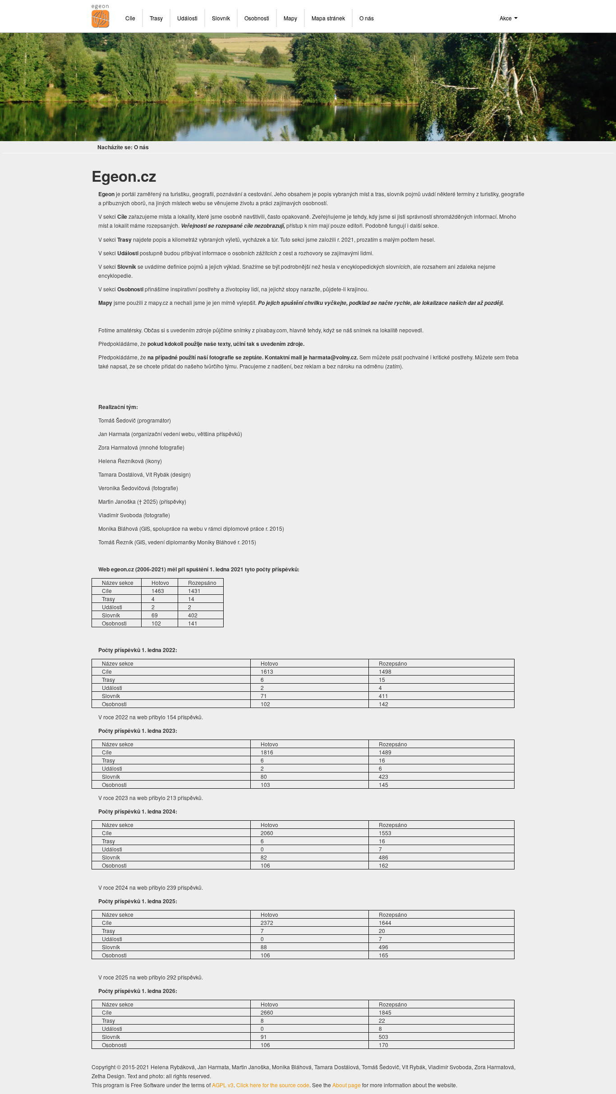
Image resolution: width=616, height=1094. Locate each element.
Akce (506, 18)
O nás (366, 18)
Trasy (156, 18)
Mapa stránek (328, 18)
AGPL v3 (223, 1085)
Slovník (221, 18)
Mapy (290, 18)
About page (346, 1085)
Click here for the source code (272, 1085)
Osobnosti (256, 18)
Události (187, 18)
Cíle (130, 18)
